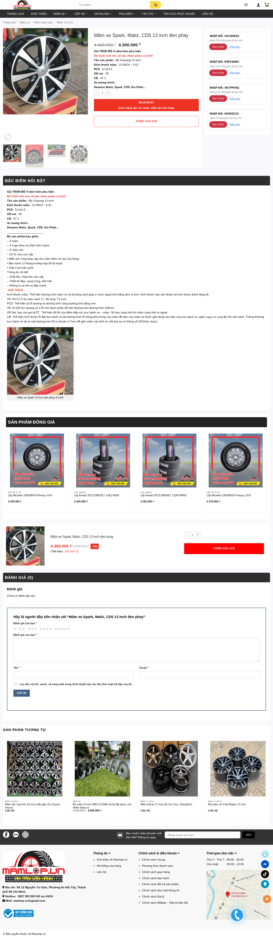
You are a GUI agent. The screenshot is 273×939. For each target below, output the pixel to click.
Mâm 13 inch (65, 22)
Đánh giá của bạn (25, 623)
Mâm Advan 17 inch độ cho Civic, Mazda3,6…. (167, 804)
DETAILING (102, 13)
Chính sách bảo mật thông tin (160, 890)
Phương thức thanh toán (157, 865)
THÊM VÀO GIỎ (146, 121)
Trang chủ (15, 13)
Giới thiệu (39, 13)
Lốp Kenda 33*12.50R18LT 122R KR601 (163, 495)
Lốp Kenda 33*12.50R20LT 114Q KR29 (96, 495)
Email (143, 668)
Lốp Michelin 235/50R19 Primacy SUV (30, 495)
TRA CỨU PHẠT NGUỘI (179, 13)
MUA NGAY (146, 105)
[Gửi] (155, 5)
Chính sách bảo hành (155, 878)
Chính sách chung (153, 859)
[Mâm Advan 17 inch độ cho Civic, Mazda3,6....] (170, 768)
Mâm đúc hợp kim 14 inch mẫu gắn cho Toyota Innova (32, 806)
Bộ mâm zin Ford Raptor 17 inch (227, 804)
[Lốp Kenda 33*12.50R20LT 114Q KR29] (103, 460)
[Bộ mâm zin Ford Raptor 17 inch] (238, 768)
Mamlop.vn (39, 933)
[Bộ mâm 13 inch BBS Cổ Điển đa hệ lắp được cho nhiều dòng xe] (102, 768)
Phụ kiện (125, 13)
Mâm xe (59, 13)
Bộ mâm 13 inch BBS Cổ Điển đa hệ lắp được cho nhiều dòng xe (102, 806)
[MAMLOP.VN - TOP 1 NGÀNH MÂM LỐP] (40, 5)
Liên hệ (207, 13)
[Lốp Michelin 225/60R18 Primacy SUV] (236, 460)
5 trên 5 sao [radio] (61, 629)
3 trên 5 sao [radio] (31, 629)
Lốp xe (80, 13)
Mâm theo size (43, 22)
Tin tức (148, 13)
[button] (14, 6)
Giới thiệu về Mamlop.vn (112, 859)
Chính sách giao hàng (156, 872)
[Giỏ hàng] (266, 4)
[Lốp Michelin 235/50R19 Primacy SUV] (37, 460)
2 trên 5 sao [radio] (21, 629)
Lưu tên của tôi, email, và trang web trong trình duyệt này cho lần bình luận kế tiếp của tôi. (76, 684)
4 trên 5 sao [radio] (45, 629)
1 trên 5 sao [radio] (14, 629)
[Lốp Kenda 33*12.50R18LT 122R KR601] (169, 460)
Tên (16, 668)
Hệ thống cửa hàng (109, 865)
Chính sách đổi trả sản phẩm (160, 884)
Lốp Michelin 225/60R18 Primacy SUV (229, 495)
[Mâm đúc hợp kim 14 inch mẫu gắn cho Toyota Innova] (34, 768)
